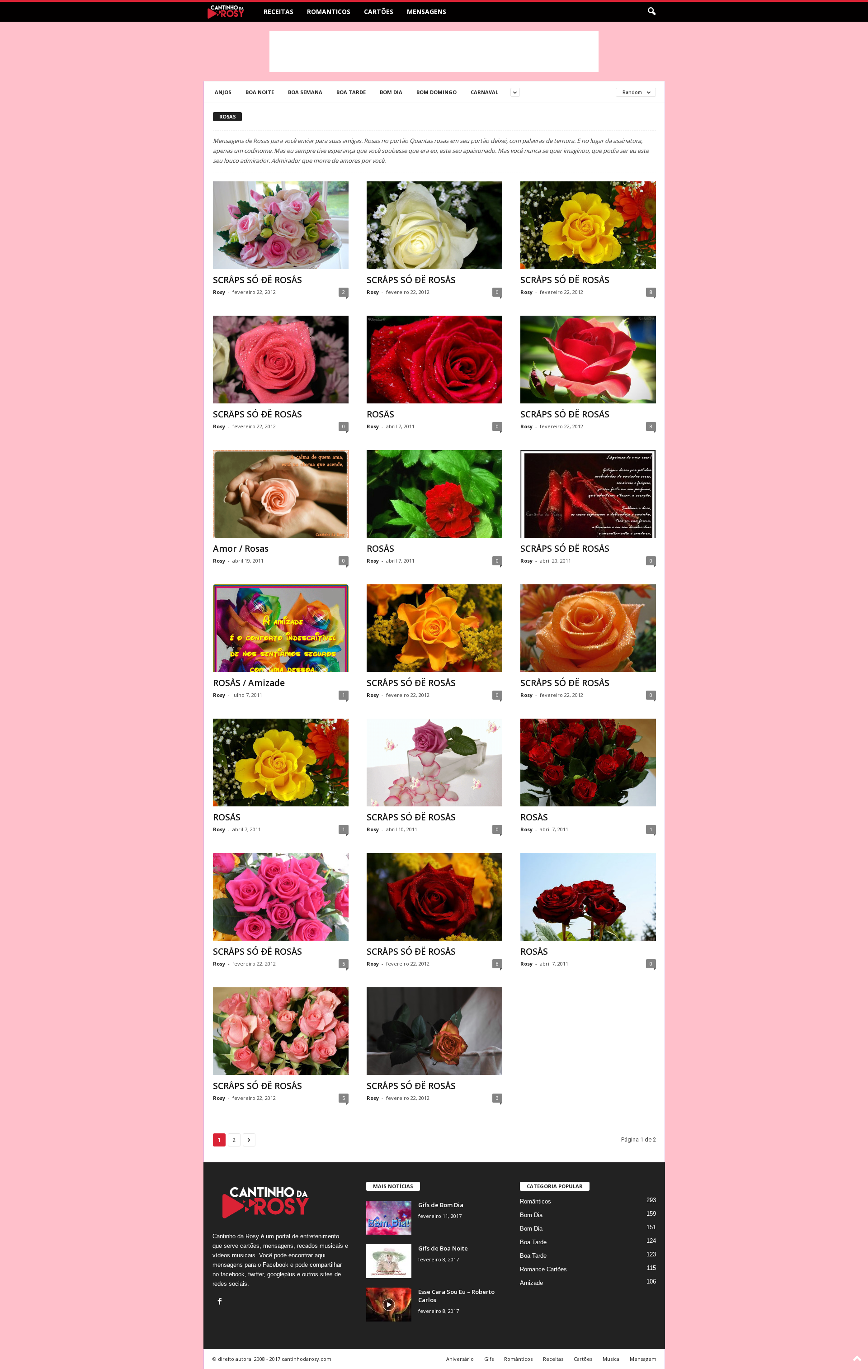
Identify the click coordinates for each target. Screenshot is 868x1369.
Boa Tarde (351, 92)
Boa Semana (305, 92)
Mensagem (643, 1358)
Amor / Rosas (241, 548)
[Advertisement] (434, 51)
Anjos (223, 92)
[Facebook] (220, 1302)
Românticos (535, 1201)
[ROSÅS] (434, 359)
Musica (611, 1358)
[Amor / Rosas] (281, 494)
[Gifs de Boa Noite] (388, 1261)
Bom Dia (391, 92)
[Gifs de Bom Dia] (388, 1218)
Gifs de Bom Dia (440, 1205)
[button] (651, 12)
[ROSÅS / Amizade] (281, 628)
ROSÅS (380, 414)
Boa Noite (259, 92)
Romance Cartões (543, 1269)
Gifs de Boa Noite (443, 1248)
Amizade (531, 1282)
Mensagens (426, 11)
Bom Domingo (436, 92)
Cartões (378, 11)
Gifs (489, 1358)
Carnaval (484, 92)
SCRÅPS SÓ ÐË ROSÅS (257, 280)
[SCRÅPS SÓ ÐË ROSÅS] (281, 225)
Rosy (219, 292)
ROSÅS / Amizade (249, 683)
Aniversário (460, 1358)
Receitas (278, 11)
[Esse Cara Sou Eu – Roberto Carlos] (388, 1305)
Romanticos (328, 11)
